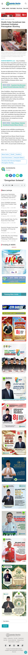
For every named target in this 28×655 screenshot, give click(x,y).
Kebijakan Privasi (20, 640)
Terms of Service (11, 641)
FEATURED (13, 8)
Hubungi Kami (20, 638)
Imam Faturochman (7, 157)
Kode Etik (5, 640)
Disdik (12, 154)
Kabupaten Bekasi (19, 157)
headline (18, 154)
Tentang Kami (10, 638)
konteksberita (10, 168)
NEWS (7, 8)
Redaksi (5, 638)
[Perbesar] (14, 50)
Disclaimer (18, 641)
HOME (3, 8)
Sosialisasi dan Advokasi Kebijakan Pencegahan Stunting (11, 161)
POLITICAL (19, 8)
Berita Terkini (5, 154)
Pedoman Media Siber (12, 640)
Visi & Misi (15, 638)
